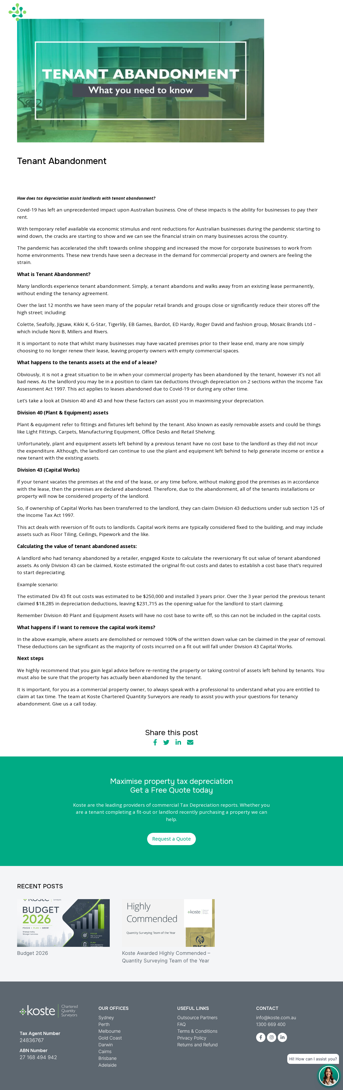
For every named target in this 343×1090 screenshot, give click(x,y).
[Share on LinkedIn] (178, 742)
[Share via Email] (190, 742)
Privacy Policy (191, 1038)
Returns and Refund (197, 1044)
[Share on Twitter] (166, 742)
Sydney (106, 1017)
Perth (104, 1024)
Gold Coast (110, 1038)
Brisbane (107, 1058)
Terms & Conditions (197, 1031)
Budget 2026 (32, 953)
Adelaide (107, 1065)
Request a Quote (171, 839)
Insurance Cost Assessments (190, 17)
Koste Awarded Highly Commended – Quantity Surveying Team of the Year (166, 957)
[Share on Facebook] (155, 742)
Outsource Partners (197, 1017)
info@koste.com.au (276, 1017)
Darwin (105, 1044)
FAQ (181, 1024)
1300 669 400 (270, 1024)
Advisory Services (133, 17)
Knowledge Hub (244, 17)
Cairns (104, 1051)
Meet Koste (297, 5)
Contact (326, 5)
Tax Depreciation (88, 17)
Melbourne (109, 1031)
